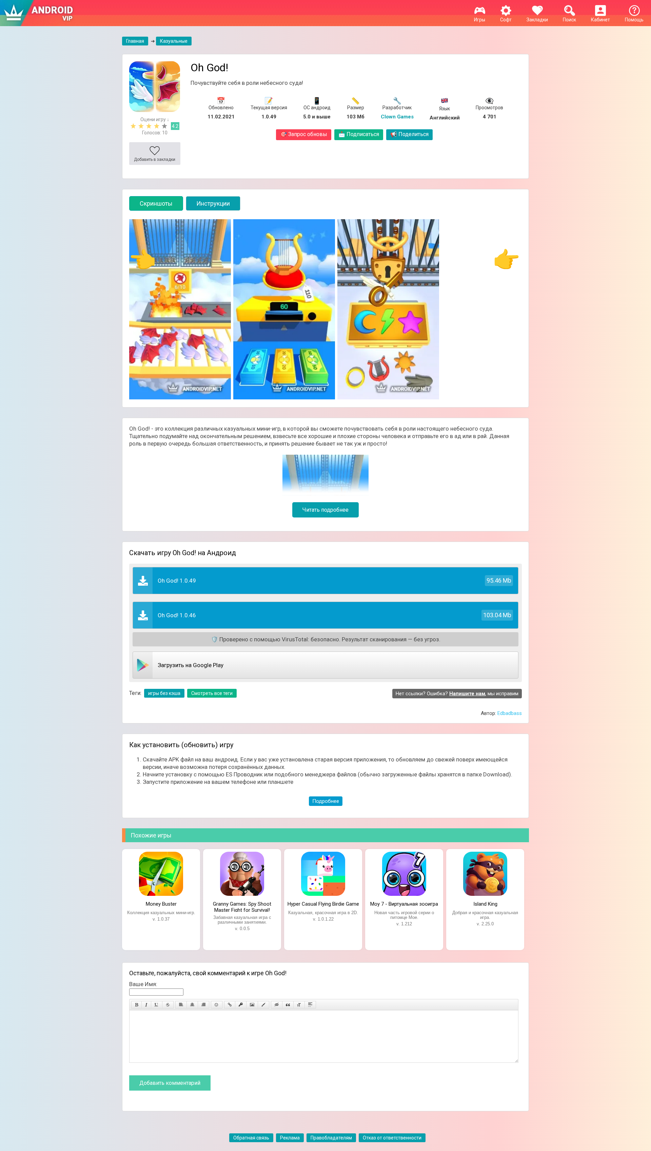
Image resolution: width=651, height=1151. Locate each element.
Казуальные (174, 41)
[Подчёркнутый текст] (156, 1004)
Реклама (290, 1137)
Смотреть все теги (212, 693)
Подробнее (325, 801)
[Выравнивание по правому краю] (203, 1004)
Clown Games (397, 117)
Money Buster (161, 904)
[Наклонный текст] (146, 1004)
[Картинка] (252, 1004)
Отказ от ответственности (392, 1137)
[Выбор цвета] (263, 1004)
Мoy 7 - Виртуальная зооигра (404, 904)
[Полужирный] (136, 1004)
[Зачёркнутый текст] (168, 1004)
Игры (479, 19)
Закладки (537, 19)
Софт (506, 19)
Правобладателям (331, 1137)
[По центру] (192, 1004)
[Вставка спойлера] (310, 1004)
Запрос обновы (303, 134)
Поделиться (409, 134)
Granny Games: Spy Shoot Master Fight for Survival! (242, 906)
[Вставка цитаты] (288, 1004)
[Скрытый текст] (276, 1004)
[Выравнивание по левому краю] (181, 1004)
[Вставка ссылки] (229, 1004)
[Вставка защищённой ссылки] (240, 1004)
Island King (485, 904)
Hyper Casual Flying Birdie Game (323, 904)
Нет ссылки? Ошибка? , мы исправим (457, 694)
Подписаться (358, 134)
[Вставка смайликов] (216, 1004)
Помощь (634, 19)
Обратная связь (251, 1137)
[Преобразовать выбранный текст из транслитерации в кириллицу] (299, 1004)
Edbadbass (509, 713)
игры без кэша (164, 693)
